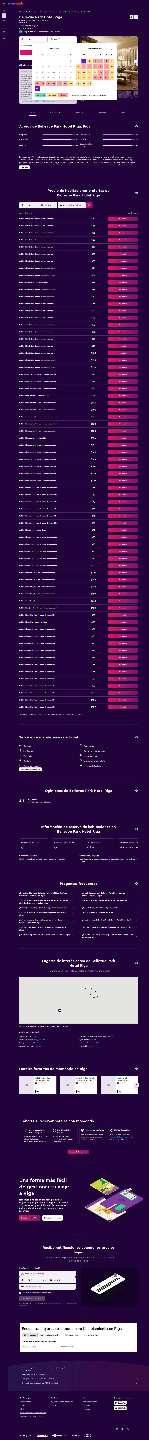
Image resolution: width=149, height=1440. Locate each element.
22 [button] (65, 78)
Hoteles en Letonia (53, 12)
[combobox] (50, 1273)
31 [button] (37, 89)
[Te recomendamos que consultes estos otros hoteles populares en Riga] (136, 1068)
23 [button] (71, 78)
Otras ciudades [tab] (30, 1335)
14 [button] (59, 72)
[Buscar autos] (4, 20)
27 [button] (54, 83)
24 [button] (37, 83)
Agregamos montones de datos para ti (38, 1379)
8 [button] (65, 67)
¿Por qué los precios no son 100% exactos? (40, 1383)
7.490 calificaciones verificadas (47, 32)
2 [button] (70, 61)
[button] (4, 3)
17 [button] (37, 78)
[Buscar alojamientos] (4, 15)
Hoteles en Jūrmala (29, 1347)
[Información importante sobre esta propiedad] (136, 829)
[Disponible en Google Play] (120, 1403)
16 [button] (71, 72)
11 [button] (42, 72)
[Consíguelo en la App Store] (120, 1408)
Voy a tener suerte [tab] (72, 1335)
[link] (78, 1152)
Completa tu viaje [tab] (91, 1335)
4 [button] (42, 67)
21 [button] (59, 78)
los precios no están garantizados (75, 1368)
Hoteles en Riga (67, 12)
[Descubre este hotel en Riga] (136, 126)
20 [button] (54, 78)
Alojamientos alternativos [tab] (50, 1335)
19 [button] (48, 78)
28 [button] (59, 83)
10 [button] (37, 72)
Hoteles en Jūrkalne (67, 1347)
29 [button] (65, 83)
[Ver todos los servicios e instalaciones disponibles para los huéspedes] (136, 737)
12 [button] (48, 72)
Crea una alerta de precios (119, 1137)
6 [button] (53, 67)
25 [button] (43, 83)
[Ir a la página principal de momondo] (16, 3)
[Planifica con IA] (4, 25)
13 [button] (54, 72)
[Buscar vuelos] (4, 10)
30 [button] (71, 83)
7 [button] (59, 67)
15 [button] (65, 72)
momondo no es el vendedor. (34, 1375)
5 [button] (48, 67)
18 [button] (43, 78)
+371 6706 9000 (26, 28)
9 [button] (70, 67)
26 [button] (48, 83)
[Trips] (4, 32)
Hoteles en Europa (38, 12)
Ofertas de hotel (24, 12)
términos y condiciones (56, 1303)
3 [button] (37, 67)
